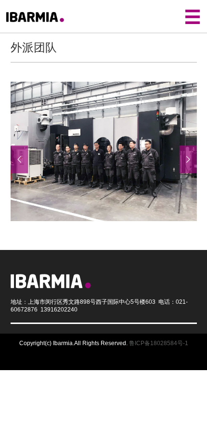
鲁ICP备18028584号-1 (158, 343)
